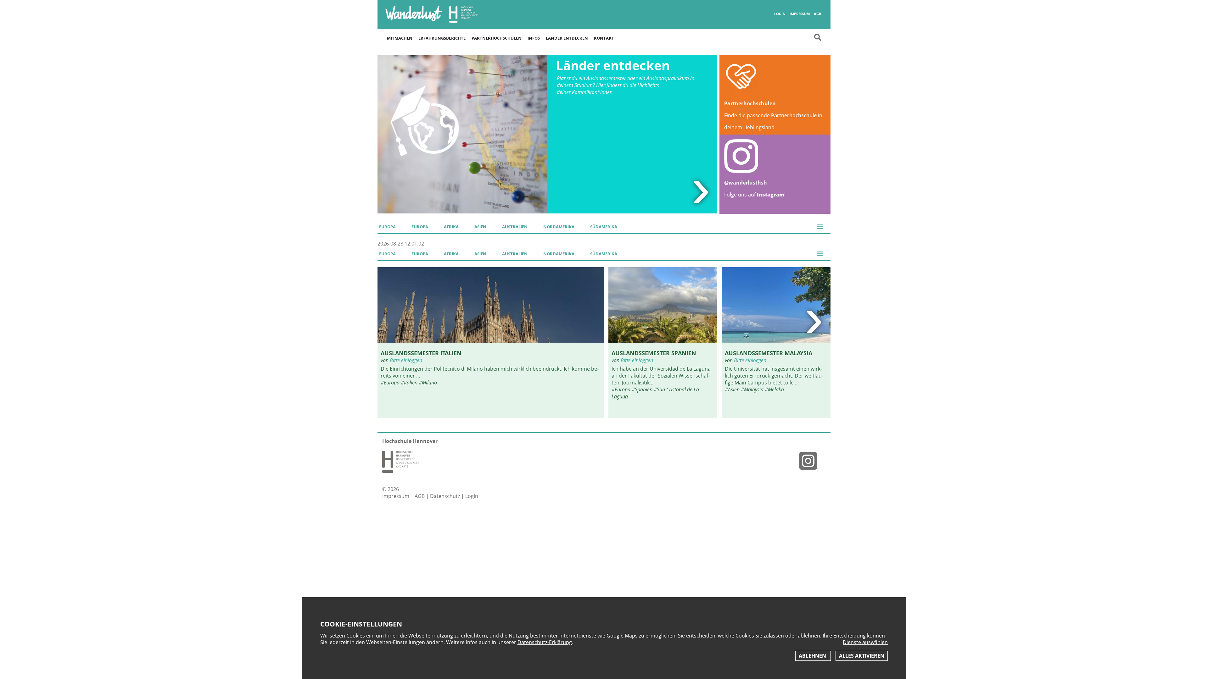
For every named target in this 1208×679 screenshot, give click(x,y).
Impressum (800, 14)
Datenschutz (445, 496)
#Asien (732, 389)
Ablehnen (813, 655)
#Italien (409, 382)
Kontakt (604, 38)
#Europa (390, 382)
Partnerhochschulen (497, 38)
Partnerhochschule (794, 115)
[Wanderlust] (413, 20)
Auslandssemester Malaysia (768, 353)
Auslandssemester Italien (421, 353)
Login (780, 14)
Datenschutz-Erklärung (544, 642)
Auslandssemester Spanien (654, 353)
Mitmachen (399, 38)
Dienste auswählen (865, 642)
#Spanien (642, 389)
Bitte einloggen (406, 360)
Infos (534, 38)
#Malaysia (752, 389)
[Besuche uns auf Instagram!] (810, 460)
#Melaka (774, 389)
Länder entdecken (567, 38)
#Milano (428, 382)
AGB (817, 14)
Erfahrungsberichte (442, 38)
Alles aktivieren (861, 655)
